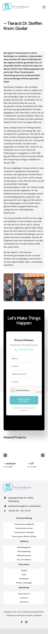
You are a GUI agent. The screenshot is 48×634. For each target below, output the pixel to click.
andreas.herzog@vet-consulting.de (24, 506)
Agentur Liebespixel (35, 615)
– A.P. (30, 463)
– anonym (10, 463)
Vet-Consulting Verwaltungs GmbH (30, 612)
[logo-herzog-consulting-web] (15, 3)
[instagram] (26, 622)
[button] (5, 455)
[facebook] (22, 622)
